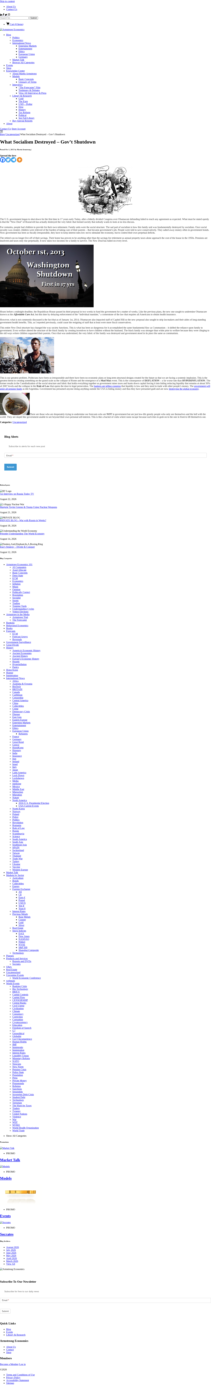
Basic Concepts (26, 79)
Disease (16, 714)
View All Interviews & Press (32, 93)
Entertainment (25, 48)
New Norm (17, 1066)
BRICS (16, 991)
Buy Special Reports (22, 120)
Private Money (19, 1080)
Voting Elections (20, 611)
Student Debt (18, 1097)
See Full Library (26, 118)
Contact (10, 1349)
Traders (16, 1108)
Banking (10, 622)
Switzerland (18, 850)
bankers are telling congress (107, 386)
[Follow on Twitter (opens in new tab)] (6, 15)
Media (15, 781)
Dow (21, 107)
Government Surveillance (18, 642)
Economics (17, 40)
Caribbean (17, 695)
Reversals (17, 639)
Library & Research (22, 96)
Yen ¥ (21, 905)
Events (9, 65)
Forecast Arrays (20, 636)
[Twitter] (8, 159)
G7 (13, 1030)
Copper (22, 919)
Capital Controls (20, 994)
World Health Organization (25, 1127)
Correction (17, 1016)
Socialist (16, 597)
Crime (15, 708)
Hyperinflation (19, 664)
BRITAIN (17, 689)
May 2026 (11, 1255)
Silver (21, 925)
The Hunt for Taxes (22, 1105)
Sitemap (10, 1383)
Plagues (10, 955)
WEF (15, 1122)
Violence (16, 1116)
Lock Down (18, 775)
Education (17, 1025)
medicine (16, 783)
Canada (16, 692)
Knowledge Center (15, 71)
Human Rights (19, 1041)
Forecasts (10, 631)
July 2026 (11, 1250)
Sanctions (17, 1089)
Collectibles (18, 706)
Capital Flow (18, 997)
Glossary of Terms (27, 82)
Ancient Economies (22, 653)
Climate (16, 1011)
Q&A (9, 967)
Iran (14, 758)
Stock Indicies (19, 930)
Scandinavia (18, 833)
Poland (15, 814)
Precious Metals (20, 914)
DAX (21, 933)
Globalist (16, 1036)
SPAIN (15, 847)
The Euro (23, 101)
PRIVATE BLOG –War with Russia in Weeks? (23, 520)
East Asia (16, 717)
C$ (20, 894)
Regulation (17, 595)
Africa (15, 681)
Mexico (16, 786)
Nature (15, 797)
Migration (17, 794)
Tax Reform (24, 112)
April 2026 (11, 1258)
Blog (8, 34)
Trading (16, 603)
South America (19, 839)
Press (14, 1078)
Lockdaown (18, 778)
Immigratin (17, 1047)
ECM (15, 578)
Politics (15, 37)
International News (21, 43)
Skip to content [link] (7, 1)
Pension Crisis (19, 1069)
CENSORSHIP (20, 1000)
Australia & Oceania (22, 683)
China (15, 703)
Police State (18, 1072)
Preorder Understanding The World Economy (22, 533)
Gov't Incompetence (22, 1039)
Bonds (15, 880)
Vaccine (16, 867)
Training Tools (19, 606)
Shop (8, 68)
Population (17, 1075)
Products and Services (17, 958)
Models (16, 76)
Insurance (17, 756)
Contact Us (11, 9)
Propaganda (18, 1083)
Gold (21, 98)
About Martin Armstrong (24, 73)
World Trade (18, 1130)
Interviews (17, 84)
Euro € (22, 897)
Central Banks (19, 1003)
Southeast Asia (19, 844)
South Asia (17, 842)
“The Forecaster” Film (29, 87)
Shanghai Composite (29, 950)
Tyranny (16, 1111)
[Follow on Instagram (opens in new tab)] (9, 15)
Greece (15, 745)
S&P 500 (23, 947)
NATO (15, 1061)
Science (16, 836)
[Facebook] (2, 159)
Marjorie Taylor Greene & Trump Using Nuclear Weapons (28, 507)
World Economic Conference (26, 978)
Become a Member (9, 1364)
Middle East (18, 789)
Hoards (15, 661)
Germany (23, 57)
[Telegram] (13, 159)
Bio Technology (20, 989)
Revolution (17, 822)
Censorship (17, 697)
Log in (22, 1364)
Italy (14, 767)
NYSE (22, 944)
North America (19, 800)
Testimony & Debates (29, 90)
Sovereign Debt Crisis (23, 1094)
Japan (15, 770)
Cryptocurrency (20, 1022)
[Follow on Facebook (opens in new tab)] (4, 15)
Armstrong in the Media (18, 614)
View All (10, 1264)
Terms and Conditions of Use (20, 1374)
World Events (12, 983)
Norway (16, 811)
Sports (15, 600)
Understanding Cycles (23, 609)
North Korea (18, 808)
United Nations (19, 1114)
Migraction (17, 792)
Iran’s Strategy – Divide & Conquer (17, 547)
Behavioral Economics (17, 625)
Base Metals (24, 917)
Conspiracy (17, 1014)
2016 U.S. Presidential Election (34, 803)
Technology (18, 953)
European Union (27, 54)
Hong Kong (12, 670)
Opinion (16, 589)
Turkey (15, 861)
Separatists (17, 1091)
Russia (15, 831)
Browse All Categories (23, 62)
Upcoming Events (15, 975)
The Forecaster (19, 620)
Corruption (17, 1019)
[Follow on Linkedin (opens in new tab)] (1, 15)
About (9, 123)
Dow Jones (24, 936)
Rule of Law (18, 828)
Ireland (15, 761)
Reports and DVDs (21, 961)
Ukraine (16, 864)
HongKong (17, 747)
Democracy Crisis (21, 711)
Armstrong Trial (20, 617)
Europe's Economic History (25, 659)
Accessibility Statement (17, 1380)
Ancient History (20, 656)
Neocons (16, 1064)
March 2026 (12, 1261)
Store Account (18, 128)
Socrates (16, 964)
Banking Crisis (19, 986)
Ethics (22, 51)
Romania (16, 825)
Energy (15, 886)
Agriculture (17, 878)
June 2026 (11, 1252)
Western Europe (20, 869)
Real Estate (17, 928)
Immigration (12, 675)
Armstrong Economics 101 (19, 564)
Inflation (16, 584)
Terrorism (17, 1102)
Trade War (17, 858)
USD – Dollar (25, 104)
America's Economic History (26, 650)
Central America (20, 700)
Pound (22, 900)
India (14, 753)
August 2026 (12, 1247)
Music (15, 586)
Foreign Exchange (21, 889)
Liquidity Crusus (20, 1055)
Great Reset (18, 742)
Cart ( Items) (16, 24)
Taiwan (16, 853)
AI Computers (19, 567)
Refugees (23, 733)
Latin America (19, 772)
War (14, 1119)
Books (9, 628)
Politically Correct (21, 592)
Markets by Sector (15, 875)
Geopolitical (18, 1033)
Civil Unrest (18, 1005)
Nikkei (22, 942)
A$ (20, 892)
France (15, 736)
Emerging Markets (28, 46)
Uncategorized (12, 134)
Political (22, 115)
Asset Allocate (19, 570)
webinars (10, 980)
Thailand (16, 856)
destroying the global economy (184, 389)
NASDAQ (24, 939)
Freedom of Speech (21, 1028)
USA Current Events (29, 806)
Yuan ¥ (22, 908)
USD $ (22, 903)
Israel (15, 764)
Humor (9, 672)
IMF (14, 1044)
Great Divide (12, 645)
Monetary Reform (21, 1058)
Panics (15, 667)
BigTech (16, 686)
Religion (16, 1086)
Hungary (16, 750)
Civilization (18, 1008)
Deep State (17, 575)
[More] (19, 159)
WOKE (16, 1125)
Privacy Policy (13, 1377)
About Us (11, 6)
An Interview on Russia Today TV (17, 494)
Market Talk (18, 59)
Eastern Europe (19, 720)
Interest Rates (18, 911)
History (22, 109)
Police (15, 817)
